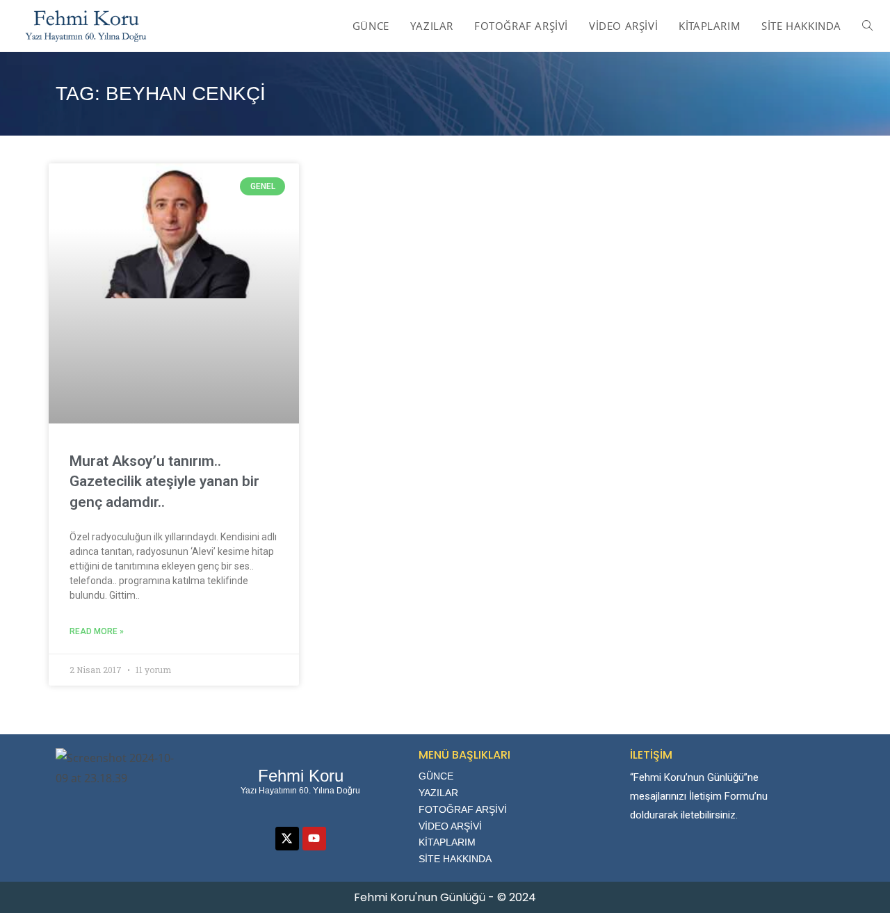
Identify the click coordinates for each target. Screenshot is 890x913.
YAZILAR (438, 792)
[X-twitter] (287, 838)
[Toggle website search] (867, 25)
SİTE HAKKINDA (455, 858)
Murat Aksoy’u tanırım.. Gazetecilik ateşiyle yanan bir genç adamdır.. (164, 481)
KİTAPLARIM (447, 842)
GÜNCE (436, 776)
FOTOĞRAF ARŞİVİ (463, 809)
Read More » (97, 631)
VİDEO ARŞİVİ (450, 826)
